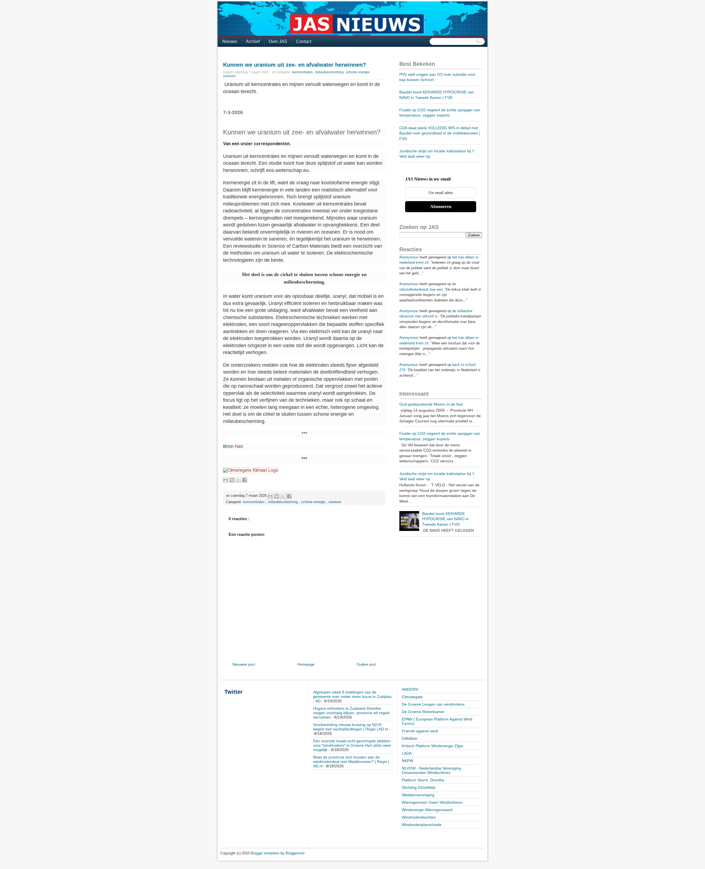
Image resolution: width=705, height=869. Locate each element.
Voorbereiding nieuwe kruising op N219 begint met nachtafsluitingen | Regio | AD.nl (350, 726)
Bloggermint (295, 853)
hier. (239, 446)
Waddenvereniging (418, 795)
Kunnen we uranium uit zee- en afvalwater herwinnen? (294, 65)
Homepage (305, 664)
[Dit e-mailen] (225, 480)
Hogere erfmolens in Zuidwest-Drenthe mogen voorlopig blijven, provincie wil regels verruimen (351, 712)
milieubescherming (330, 72)
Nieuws (229, 41)
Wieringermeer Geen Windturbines (432, 802)
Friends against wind (420, 731)
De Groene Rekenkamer (423, 711)
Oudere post (366, 664)
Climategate (412, 697)
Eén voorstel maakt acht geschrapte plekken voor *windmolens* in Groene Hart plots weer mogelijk (352, 745)
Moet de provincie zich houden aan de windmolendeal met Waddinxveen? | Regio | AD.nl (351, 761)
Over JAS (278, 41)
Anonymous (408, 257)
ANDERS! (410, 689)
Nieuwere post (243, 664)
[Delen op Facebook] (244, 480)
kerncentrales (302, 72)
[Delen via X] (238, 480)
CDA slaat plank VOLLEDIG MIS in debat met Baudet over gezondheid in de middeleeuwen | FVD (439, 133)
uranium (229, 76)
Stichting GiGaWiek (418, 787)
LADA (407, 753)
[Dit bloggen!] (232, 480)
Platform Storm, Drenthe (423, 780)
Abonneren (440, 206)
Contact (303, 41)
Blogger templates (266, 853)
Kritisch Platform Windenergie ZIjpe (432, 746)
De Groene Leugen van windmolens (433, 704)
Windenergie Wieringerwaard (427, 810)
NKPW (407, 761)
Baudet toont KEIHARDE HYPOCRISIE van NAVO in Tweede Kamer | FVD (445, 519)
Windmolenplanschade (421, 824)
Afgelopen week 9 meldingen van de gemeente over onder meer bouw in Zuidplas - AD (352, 696)
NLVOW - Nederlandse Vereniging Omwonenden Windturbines (431, 770)
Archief (253, 41)
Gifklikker (410, 738)
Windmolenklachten (419, 817)
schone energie (358, 72)
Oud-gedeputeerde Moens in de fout (431, 404)
